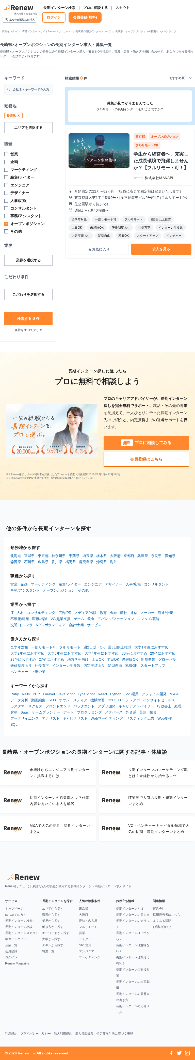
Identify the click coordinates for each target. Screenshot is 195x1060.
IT (12, 613)
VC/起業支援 (61, 619)
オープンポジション (59, 590)
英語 (143, 712)
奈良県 (156, 556)
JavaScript (66, 694)
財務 (14, 712)
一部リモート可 (43, 647)
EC (120, 700)
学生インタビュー (17, 939)
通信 (133, 613)
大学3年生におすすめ (64, 653)
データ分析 (19, 700)
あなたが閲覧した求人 (19, 20)
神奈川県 (59, 556)
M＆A (174, 694)
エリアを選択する (28, 127)
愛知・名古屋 (88, 921)
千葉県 (74, 556)
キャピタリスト (75, 718)
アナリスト (51, 718)
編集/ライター (70, 584)
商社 (123, 613)
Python (115, 694)
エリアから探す (52, 908)
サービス (94, 625)
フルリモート (69, 647)
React (102, 694)
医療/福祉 (39, 619)
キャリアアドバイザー (136, 706)
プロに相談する (95, 8)
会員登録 (11, 951)
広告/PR (64, 613)
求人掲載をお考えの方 (25, 13)
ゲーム (79, 619)
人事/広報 (133, 584)
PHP (36, 694)
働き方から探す (52, 927)
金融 (113, 613)
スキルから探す (52, 945)
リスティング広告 (140, 718)
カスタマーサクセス (26, 706)
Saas (25, 712)
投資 (153, 712)
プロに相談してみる (147, 442)
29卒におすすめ (162, 653)
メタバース (114, 712)
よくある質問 (162, 921)
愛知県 (170, 556)
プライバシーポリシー (35, 1033)
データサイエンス (24, 718)
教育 (103, 613)
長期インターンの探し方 (133, 914)
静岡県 (15, 562)
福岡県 (70, 562)
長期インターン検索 (59, 8)
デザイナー (114, 584)
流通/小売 (165, 613)
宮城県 (29, 556)
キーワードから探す (56, 933)
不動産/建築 (19, 619)
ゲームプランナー (46, 712)
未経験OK (130, 659)
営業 (14, 584)
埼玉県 (88, 556)
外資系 (131, 712)
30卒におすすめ (134, 653)
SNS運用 (131, 694)
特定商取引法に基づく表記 (114, 1033)
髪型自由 (115, 665)
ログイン (54, 17)
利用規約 (11, 1033)
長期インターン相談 (18, 927)
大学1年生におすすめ (151, 647)
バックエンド (84, 706)
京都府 (129, 556)
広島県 (43, 562)
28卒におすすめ (23, 659)
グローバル (167, 659)
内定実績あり (94, 665)
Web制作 (164, 718)
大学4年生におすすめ (102, 653)
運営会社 (159, 908)
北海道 (15, 556)
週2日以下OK (94, 647)
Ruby (14, 694)
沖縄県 (101, 562)
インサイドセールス (159, 700)
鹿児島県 (86, 562)
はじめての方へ (15, 914)
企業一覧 (11, 945)
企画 (24, 584)
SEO (52, 700)
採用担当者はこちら (166, 914)
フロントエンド (57, 706)
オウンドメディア (73, 700)
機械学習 (97, 700)
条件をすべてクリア (28, 330)
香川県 (57, 562)
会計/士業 (76, 625)
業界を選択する (28, 260)
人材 (20, 613)
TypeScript (86, 694)
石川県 (29, 562)
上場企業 (38, 672)
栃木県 (101, 556)
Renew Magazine (17, 963)
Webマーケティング (107, 718)
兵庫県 (142, 556)
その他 (83, 590)
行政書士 (164, 706)
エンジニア (93, 584)
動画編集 (38, 700)
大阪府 (115, 556)
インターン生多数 (66, 665)
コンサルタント (156, 584)
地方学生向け (78, 659)
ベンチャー (19, 672)
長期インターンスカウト (22, 933)
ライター (85, 939)
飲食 (90, 619)
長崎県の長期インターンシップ (93, 31)
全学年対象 (19, 647)
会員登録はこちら (146, 459)
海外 (113, 562)
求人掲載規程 (84, 1033)
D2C (111, 700)
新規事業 (148, 659)
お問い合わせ (162, 927)
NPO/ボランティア (51, 625)
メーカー (147, 613)
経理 (178, 706)
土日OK (98, 659)
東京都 (43, 556)
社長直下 (42, 665)
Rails (26, 694)
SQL (14, 724)
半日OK (113, 659)
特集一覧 (48, 951)
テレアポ (133, 700)
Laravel (49, 694)
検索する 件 (28, 318)
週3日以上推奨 (119, 647)
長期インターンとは (129, 908)
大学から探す (51, 939)
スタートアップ (152, 665)
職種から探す (51, 914)
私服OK (131, 665)
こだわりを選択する (28, 294)
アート (68, 712)
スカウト (123, 8)
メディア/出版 (85, 613)
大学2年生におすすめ (27, 653)
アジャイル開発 (154, 694)
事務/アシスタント (25, 590)
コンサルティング (41, 613)
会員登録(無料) (85, 17)
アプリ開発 (107, 706)
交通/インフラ (21, 625)
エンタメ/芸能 (148, 619)
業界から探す (51, 921)
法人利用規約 (63, 1033)
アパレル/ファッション (116, 619)
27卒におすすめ (51, 659)
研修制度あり (21, 665)
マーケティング (43, 584)
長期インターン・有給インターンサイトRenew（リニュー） (36, 31)
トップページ (14, 908)
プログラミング (89, 712)
